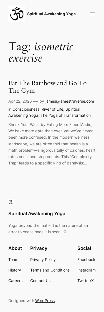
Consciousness (25, 109)
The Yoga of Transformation (65, 115)
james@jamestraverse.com (69, 101)
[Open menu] (92, 14)
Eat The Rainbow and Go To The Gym (47, 87)
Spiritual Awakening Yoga (51, 13)
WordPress (45, 300)
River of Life (52, 109)
